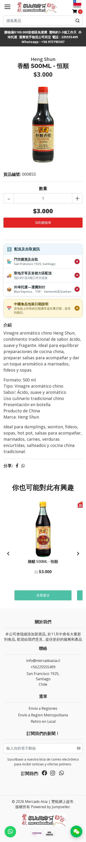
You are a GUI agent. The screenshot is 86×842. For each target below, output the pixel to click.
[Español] (77, 4)
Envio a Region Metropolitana (43, 715)
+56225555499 (43, 666)
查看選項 (42, 595)
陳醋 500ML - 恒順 (43, 561)
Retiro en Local (43, 721)
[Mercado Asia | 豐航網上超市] (36, 7)
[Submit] (77, 21)
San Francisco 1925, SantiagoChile (43, 679)
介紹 (7, 325)
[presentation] (8, 553)
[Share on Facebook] (17, 465)
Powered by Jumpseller (50, 806)
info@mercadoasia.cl (43, 660)
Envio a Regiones (43, 708)
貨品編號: (12, 174)
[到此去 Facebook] (44, 774)
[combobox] (43, 21)
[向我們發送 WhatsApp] (10, 831)
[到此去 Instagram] (52, 774)
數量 (43, 188)
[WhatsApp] (61, 774)
